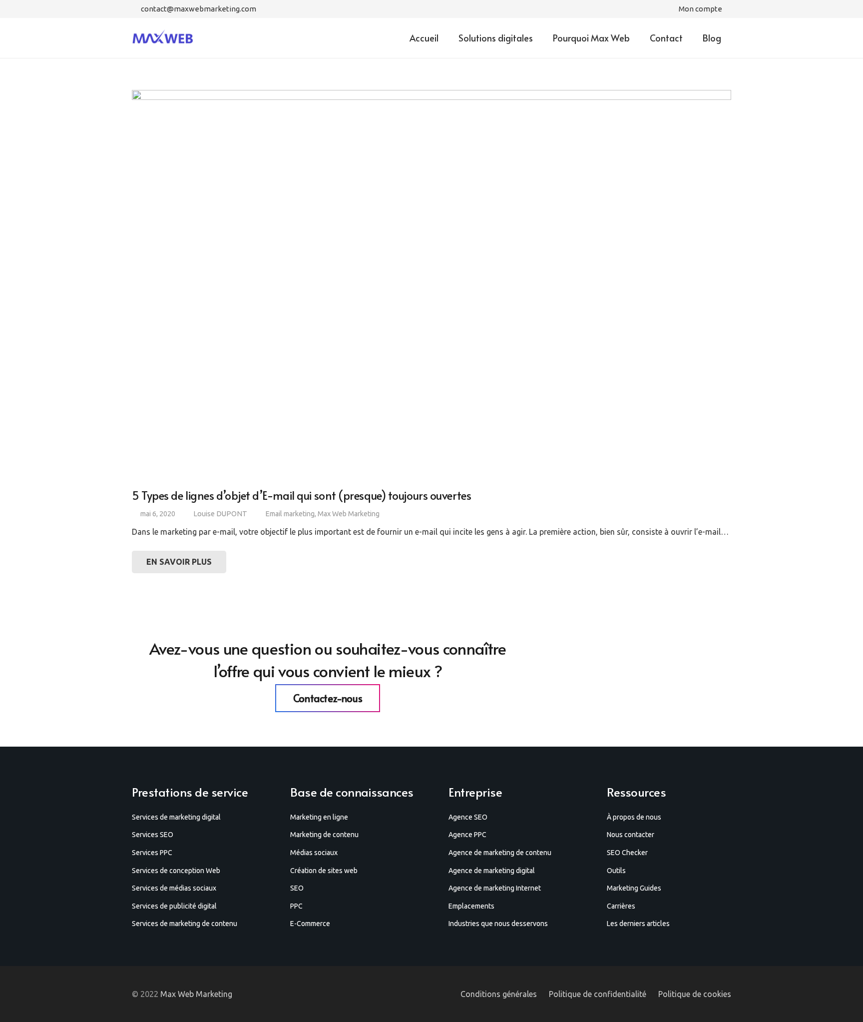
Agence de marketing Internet (494, 888)
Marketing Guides (634, 888)
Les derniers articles (638, 924)
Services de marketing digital (176, 817)
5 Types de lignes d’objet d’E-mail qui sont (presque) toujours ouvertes (301, 495)
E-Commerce (310, 924)
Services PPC (152, 853)
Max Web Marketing (349, 514)
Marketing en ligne (319, 817)
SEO (297, 888)
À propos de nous (634, 817)
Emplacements (471, 906)
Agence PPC (467, 835)
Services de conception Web (176, 871)
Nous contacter (630, 835)
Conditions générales (498, 994)
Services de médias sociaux (174, 888)
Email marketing (290, 514)
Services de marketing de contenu (184, 924)
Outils (616, 871)
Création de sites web (324, 871)
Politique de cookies (694, 994)
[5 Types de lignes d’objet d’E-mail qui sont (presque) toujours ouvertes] (431, 284)
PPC (296, 906)
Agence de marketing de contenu (499, 853)
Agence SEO (467, 817)
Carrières (621, 906)
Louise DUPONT (220, 514)
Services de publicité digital (174, 906)
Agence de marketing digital (491, 871)
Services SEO (152, 835)
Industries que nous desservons (498, 924)
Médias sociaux (314, 853)
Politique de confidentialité (597, 994)
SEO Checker (627, 853)
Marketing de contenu (324, 835)
